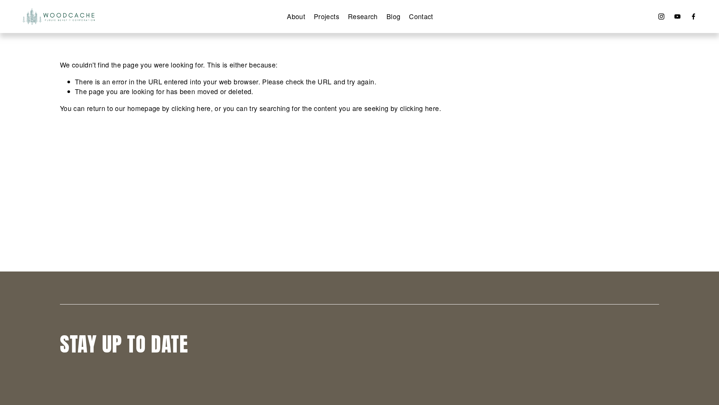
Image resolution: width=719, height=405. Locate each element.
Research (363, 16)
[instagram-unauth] (661, 16)
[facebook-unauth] (693, 16)
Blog (393, 16)
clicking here (191, 108)
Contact (421, 16)
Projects (326, 16)
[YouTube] (677, 16)
